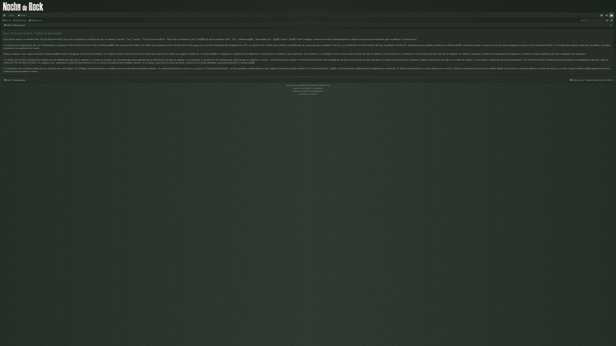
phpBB (301, 85)
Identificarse (21, 20)
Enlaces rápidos (5, 16)
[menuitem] (601, 15)
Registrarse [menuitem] (612, 16)
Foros (23, 15)
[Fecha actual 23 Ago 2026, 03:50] (611, 25)
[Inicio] (23, 6)
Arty (302, 88)
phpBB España (318, 91)
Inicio (11, 15)
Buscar (8, 20)
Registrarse (36, 20)
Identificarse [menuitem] (607, 16)
